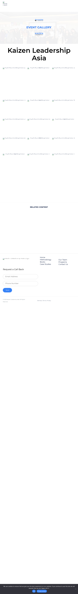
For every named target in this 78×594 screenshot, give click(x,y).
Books (42, 262)
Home (42, 257)
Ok (34, 591)
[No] (76, 589)
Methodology (45, 260)
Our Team (62, 260)
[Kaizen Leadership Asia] (5, 3)
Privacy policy (42, 591)
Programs (62, 262)
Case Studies (45, 264)
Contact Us (63, 264)
